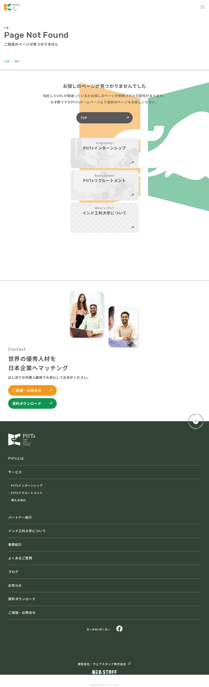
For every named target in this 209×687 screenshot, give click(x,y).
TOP (7, 61)
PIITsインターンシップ (26, 485)
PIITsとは (16, 458)
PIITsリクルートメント (27, 493)
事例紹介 (15, 544)
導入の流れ (18, 500)
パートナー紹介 (20, 517)
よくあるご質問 (20, 557)
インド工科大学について (27, 530)
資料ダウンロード (22, 598)
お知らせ (15, 585)
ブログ (13, 571)
